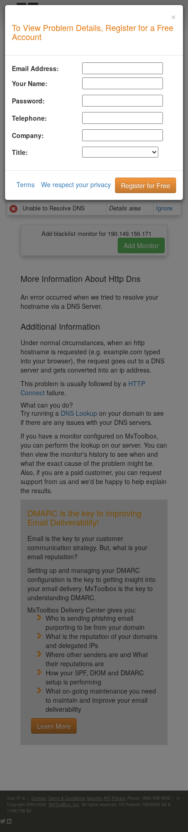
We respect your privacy (76, 184)
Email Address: (35, 68)
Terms (25, 184)
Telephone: (29, 118)
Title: (20, 152)
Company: (28, 135)
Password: (28, 100)
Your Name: (29, 83)
